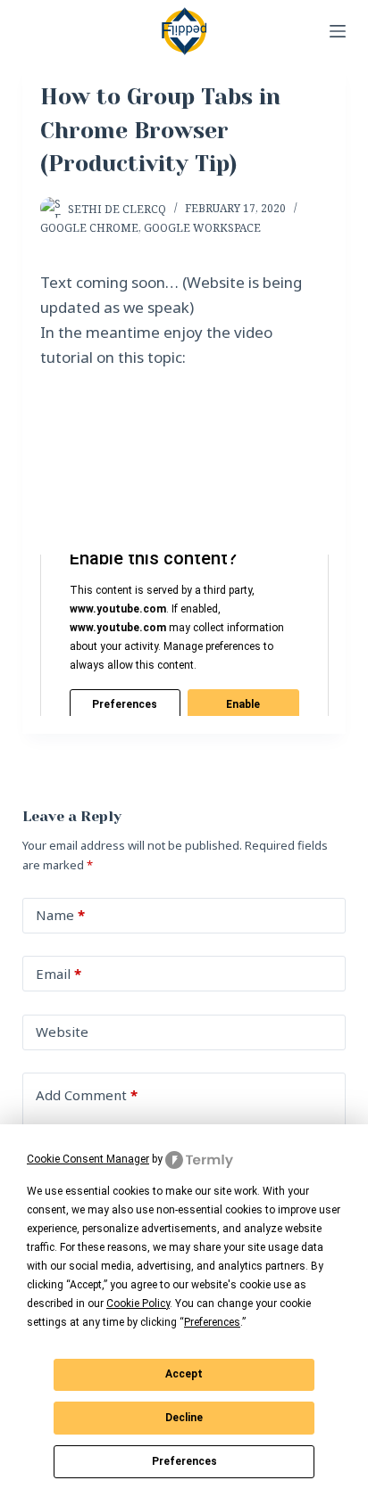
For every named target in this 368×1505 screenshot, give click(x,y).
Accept (184, 1374)
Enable (243, 704)
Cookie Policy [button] (138, 1303)
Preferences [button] (212, 1322)
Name (60, 915)
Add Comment (87, 1095)
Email (58, 974)
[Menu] (338, 31)
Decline (184, 1417)
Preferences (184, 1461)
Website (62, 1031)
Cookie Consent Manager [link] (88, 1159)
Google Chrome (89, 227)
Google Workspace (202, 227)
